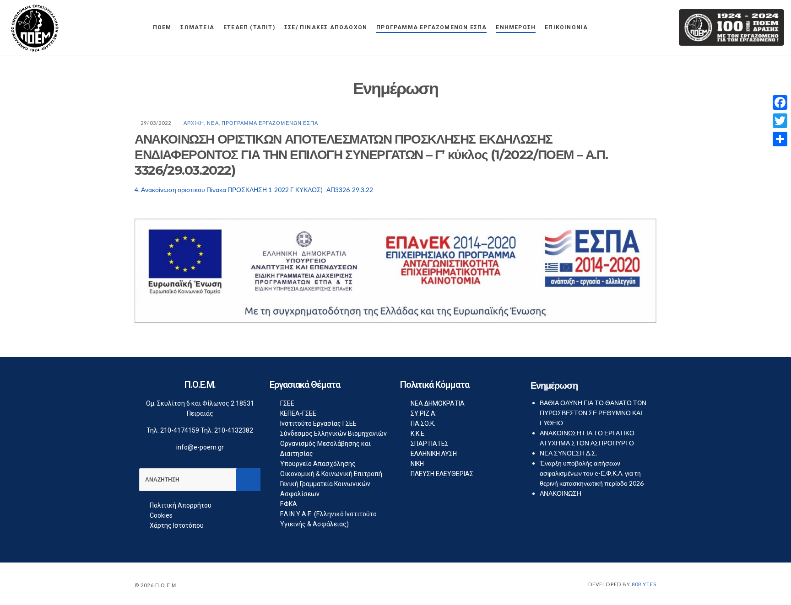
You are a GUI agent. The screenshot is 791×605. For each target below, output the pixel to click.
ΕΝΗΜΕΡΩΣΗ (516, 27)
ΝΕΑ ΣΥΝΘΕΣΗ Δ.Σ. (568, 453)
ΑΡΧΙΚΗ (194, 123)
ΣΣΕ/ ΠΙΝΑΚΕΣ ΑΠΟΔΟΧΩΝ (325, 27)
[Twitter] (780, 121)
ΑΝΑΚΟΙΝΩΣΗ (560, 493)
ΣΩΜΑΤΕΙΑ (197, 27)
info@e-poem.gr (200, 447)
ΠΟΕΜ (162, 27)
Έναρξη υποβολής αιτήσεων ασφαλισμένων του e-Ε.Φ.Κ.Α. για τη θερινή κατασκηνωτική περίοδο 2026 (592, 473)
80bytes (644, 584)
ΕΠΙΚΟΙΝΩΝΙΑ (566, 27)
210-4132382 (233, 430)
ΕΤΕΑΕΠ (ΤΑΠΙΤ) (249, 27)
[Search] (248, 479)
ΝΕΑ (212, 123)
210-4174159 (179, 430)
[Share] (780, 139)
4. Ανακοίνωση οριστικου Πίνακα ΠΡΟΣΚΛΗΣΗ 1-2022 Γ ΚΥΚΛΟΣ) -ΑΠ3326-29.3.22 (254, 189)
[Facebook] (780, 102)
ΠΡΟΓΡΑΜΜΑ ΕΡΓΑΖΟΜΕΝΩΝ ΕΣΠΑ (431, 27)
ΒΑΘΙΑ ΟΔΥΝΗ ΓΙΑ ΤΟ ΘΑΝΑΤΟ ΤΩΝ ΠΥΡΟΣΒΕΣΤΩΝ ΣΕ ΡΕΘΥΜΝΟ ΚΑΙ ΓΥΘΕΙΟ (593, 413)
